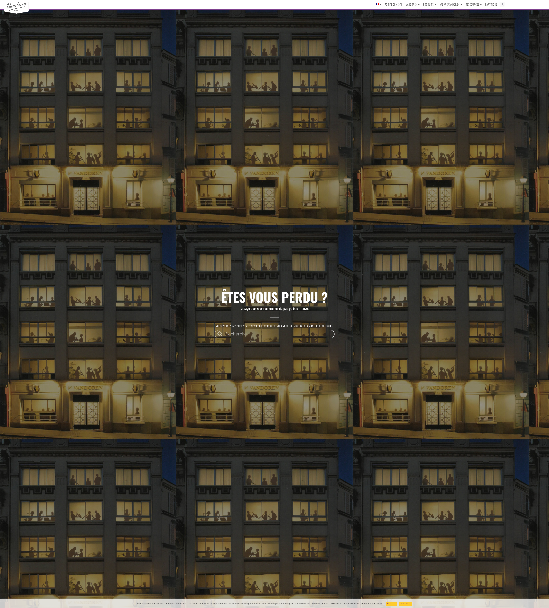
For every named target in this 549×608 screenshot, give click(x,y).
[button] (502, 4)
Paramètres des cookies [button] (371, 603)
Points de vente (393, 4)
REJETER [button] (391, 604)
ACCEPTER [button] (405, 604)
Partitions (491, 4)
